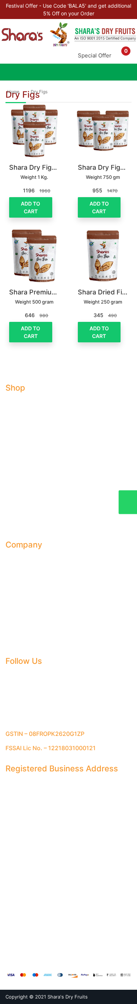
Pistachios (17, 483)
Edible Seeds (21, 524)
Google (18, 716)
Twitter (18, 703)
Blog (10, 572)
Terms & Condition (27, 600)
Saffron (14, 497)
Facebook (22, 676)
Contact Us (18, 586)
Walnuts (14, 470)
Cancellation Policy (27, 627)
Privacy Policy (22, 613)
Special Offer (94, 55)
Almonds (15, 402)
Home (13, 91)
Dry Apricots (20, 429)
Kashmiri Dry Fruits (27, 510)
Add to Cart (30, 207)
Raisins (13, 443)
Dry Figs (39, 91)
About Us (16, 559)
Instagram (22, 689)
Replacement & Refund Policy (40, 640)
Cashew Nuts (21, 456)
